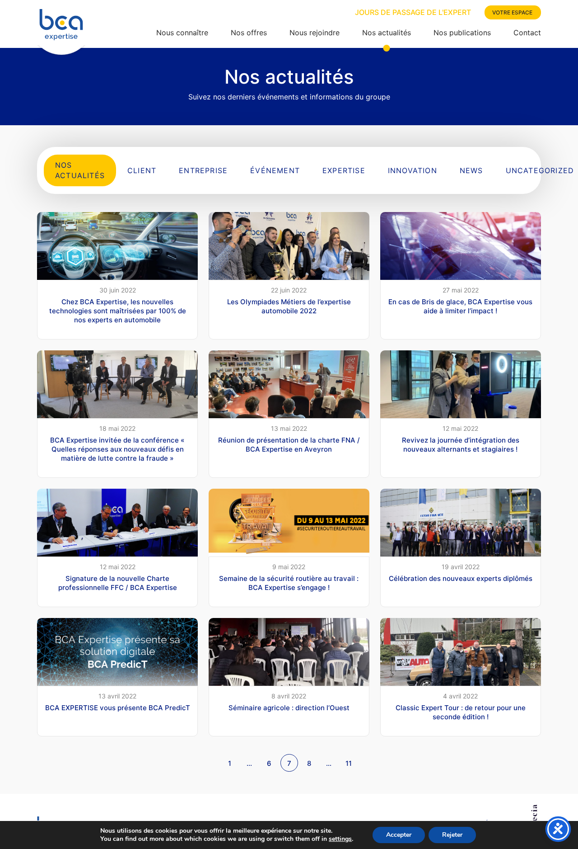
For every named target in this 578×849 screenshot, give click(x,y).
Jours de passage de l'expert (413, 12)
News (471, 170)
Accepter (398, 834)
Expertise (343, 170)
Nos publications (462, 32)
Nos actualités (386, 32)
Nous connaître (182, 32)
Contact (527, 32)
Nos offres (249, 32)
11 (348, 763)
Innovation (412, 170)
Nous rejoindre (314, 32)
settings (340, 839)
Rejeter (452, 834)
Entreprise (203, 170)
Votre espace (512, 12)
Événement (275, 170)
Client (141, 170)
